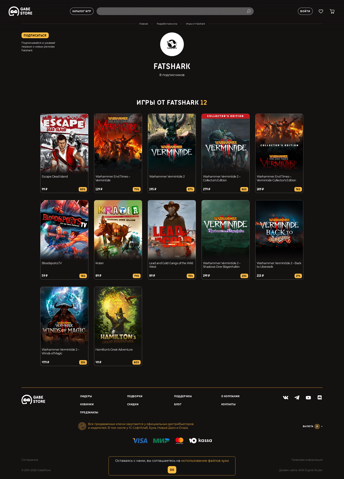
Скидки (133, 404)
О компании (230, 396)
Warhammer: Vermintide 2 (167, 176)
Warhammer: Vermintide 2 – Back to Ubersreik (279, 265)
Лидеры (86, 396)
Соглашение (30, 459)
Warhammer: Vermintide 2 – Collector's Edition (221, 178)
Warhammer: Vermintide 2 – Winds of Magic (60, 351)
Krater (99, 263)
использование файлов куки (205, 461)
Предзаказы (89, 412)
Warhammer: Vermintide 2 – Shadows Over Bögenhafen (221, 265)
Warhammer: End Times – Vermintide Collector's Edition (276, 178)
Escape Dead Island (55, 176)
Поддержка (183, 396)
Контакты (228, 404)
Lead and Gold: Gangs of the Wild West (171, 265)
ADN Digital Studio (310, 470)
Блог (177, 404)
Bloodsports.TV (52, 263)
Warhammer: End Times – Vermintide (112, 178)
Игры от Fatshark (195, 23)
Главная (143, 23)
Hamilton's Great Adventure (114, 349)
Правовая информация (307, 459)
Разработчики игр (167, 23)
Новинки (87, 404)
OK (172, 470)
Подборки (135, 396)
